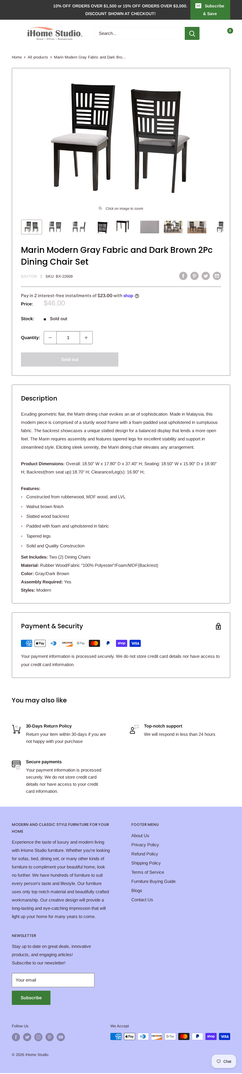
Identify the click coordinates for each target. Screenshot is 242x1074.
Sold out (70, 359)
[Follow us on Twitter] (27, 1037)
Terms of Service (147, 872)
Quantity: (30, 337)
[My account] (213, 33)
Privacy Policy (145, 844)
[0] (225, 33)
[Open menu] (15, 33)
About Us (140, 835)
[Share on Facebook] (183, 275)
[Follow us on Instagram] (38, 1037)
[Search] (192, 33)
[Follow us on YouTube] (61, 1037)
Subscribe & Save (214, 10)
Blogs (136, 890)
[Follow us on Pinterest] (49, 1037)
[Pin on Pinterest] (194, 275)
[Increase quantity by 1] (86, 337)
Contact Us (142, 899)
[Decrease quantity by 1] (50, 337)
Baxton (29, 276)
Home (17, 57)
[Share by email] (217, 275)
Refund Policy (144, 853)
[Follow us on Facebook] (16, 1037)
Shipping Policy (146, 862)
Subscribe (31, 997)
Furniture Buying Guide (153, 881)
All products (38, 57)
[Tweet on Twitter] (206, 275)
